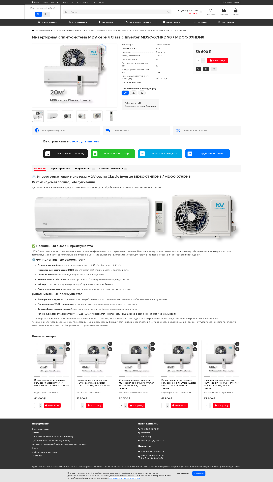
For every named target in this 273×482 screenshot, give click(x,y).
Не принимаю (182, 473)
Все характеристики (131, 82)
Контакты (37, 456)
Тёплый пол (108, 22)
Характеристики (60, 168)
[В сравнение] (68, 349)
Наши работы (173, 22)
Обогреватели (79, 22)
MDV (92, 30)
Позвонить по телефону (70, 153)
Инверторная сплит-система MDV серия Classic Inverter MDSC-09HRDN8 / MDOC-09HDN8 (51, 383)
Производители (97, 2)
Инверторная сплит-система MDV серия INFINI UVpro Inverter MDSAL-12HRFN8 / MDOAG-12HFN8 (178, 384)
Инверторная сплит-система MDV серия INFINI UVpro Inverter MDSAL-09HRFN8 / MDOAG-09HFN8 (136, 384)
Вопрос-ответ (84, 168)
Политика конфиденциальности (124, 478)
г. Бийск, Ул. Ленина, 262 (153, 451)
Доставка (55, 2)
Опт (72, 2)
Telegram (145, 433)
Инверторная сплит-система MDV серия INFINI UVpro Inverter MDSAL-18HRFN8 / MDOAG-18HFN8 (221, 384)
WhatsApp (146, 436)
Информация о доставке (44, 452)
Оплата (65, 2)
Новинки (202, 22)
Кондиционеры (49, 22)
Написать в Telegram (164, 153)
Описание (40, 168)
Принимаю (199, 473)
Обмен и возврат (40, 429)
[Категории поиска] (66, 12)
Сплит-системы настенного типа (71, 30)
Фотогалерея (228, 22)
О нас (46, 2)
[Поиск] (168, 12)
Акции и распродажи (140, 22)
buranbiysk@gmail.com (152, 440)
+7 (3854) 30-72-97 (188, 10)
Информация (40, 423)
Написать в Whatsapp (117, 153)
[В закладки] (68, 344)
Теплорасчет (82, 2)
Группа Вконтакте (212, 153)
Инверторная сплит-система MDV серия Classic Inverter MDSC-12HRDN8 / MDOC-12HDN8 (93, 383)
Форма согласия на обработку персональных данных (59, 444)
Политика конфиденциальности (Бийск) (52, 436)
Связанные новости (112, 168)
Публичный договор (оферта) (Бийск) (51, 440)
